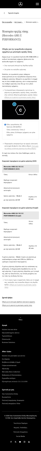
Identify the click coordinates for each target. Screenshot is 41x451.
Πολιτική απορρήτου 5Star (11, 403)
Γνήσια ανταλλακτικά (9, 365)
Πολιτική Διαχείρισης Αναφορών (13, 400)
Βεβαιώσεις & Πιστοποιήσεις (11, 375)
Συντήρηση (6, 359)
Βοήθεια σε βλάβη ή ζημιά (11, 362)
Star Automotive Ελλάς (10, 394)
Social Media (20, 436)
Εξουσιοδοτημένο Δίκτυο (10, 333)
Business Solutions (8, 342)
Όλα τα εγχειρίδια (7, 22)
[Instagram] (24, 442)
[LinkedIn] (29, 442)
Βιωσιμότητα (6, 397)
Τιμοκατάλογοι (7, 336)
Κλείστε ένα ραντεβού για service (13, 356)
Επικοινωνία (6, 339)
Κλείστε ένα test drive (9, 329)
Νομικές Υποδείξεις (20, 428)
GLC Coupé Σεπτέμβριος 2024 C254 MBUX (19, 22)
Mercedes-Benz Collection (11, 372)
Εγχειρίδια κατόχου (8, 378)
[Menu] (37, 4)
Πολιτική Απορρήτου (20, 432)
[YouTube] (20, 442)
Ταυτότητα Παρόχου (21, 423)
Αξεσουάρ (5, 369)
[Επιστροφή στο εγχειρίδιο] (5, 13)
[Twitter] (15, 442)
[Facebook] (11, 442)
